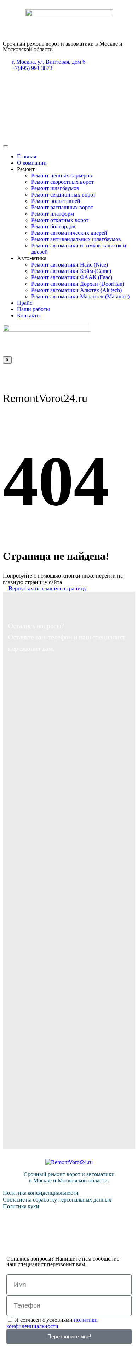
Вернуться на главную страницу (47, 588)
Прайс (24, 303)
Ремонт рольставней (55, 201)
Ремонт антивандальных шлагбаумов (76, 239)
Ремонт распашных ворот (62, 207)
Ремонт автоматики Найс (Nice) (69, 265)
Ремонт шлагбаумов (55, 188)
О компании (32, 163)
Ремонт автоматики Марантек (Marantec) (80, 296)
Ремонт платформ (52, 214)
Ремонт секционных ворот (63, 195)
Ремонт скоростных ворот (62, 182)
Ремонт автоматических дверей (69, 233)
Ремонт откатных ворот (59, 220)
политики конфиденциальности (52, 1323)
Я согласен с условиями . (52, 1323)
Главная (26, 156)
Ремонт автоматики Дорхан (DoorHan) (77, 284)
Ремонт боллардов (53, 226)
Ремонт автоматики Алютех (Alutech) (76, 290)
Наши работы (33, 309)
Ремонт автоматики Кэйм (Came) (71, 271)
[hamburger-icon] (5, 146)
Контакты (29, 315)
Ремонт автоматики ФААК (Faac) (71, 277)
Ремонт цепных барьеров (61, 176)
